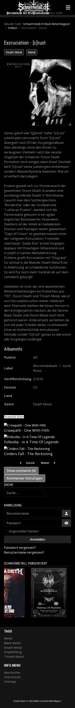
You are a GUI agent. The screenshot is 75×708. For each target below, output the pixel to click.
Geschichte (12, 672)
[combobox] (24, 493)
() (21, 470)
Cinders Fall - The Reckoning (28, 453)
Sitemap (10, 681)
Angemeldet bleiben (24, 531)
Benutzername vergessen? (24, 552)
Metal (31, 52)
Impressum (12, 677)
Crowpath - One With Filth (26, 430)
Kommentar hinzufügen (25, 478)
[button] (28, 614)
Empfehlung (13, 652)
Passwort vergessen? (20, 547)
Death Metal (14, 52)
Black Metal (12, 643)
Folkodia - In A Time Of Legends (31, 442)
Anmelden (37, 539)
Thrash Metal (14, 656)
